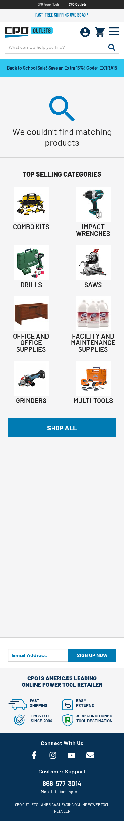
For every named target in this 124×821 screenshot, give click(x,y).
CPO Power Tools (48, 4)
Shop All (62, 428)
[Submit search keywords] (112, 47)
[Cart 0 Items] (100, 32)
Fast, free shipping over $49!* (62, 15)
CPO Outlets (77, 4)
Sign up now (92, 655)
